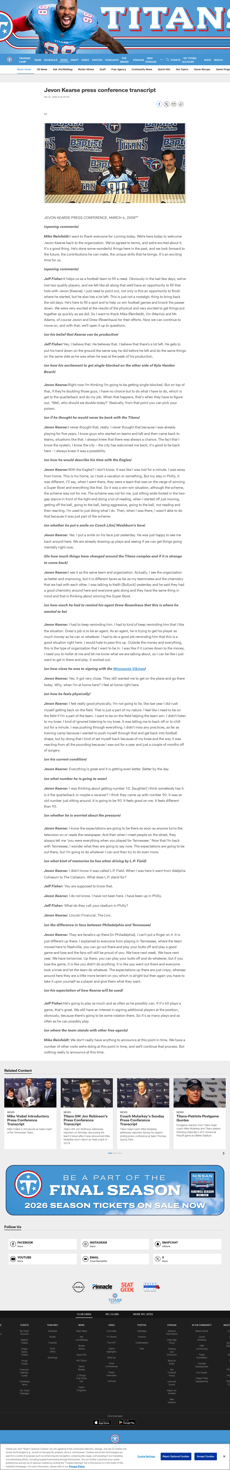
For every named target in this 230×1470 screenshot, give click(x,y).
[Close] (224, 1456)
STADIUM (171, 1325)
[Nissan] (78, 1287)
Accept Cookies (205, 1456)
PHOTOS (141, 1325)
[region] (115, 1457)
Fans (142, 1348)
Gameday (141, 1331)
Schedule (52, 1331)
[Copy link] (181, 104)
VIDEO (111, 1325)
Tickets (24, 1325)
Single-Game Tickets (24, 1351)
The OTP (111, 1342)
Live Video (111, 1331)
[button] (110, 1153)
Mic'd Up (111, 1357)
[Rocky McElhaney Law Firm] (151, 1287)
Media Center (202, 1331)
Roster (52, 1336)
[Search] (167, 59)
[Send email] (174, 106)
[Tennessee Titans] (115, 1439)
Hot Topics (81, 1360)
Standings (53, 1357)
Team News (81, 1331)
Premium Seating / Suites (24, 1372)
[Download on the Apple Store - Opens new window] (102, 1423)
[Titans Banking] (103, 1287)
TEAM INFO (52, 1325)
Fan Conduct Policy (172, 1372)
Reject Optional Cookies (176, 1456)
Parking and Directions (172, 1351)
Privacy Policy (77, 1466)
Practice (142, 1336)
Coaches (52, 1342)
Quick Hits (81, 1354)
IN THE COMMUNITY (202, 1325)
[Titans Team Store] (115, 1299)
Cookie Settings (146, 1456)
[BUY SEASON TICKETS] (115, 1190)
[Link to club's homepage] (9, 59)
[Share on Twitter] (166, 106)
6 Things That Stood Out (81, 1378)
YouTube (111, 1381)
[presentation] (224, 1154)
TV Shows (111, 1336)
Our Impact (201, 1372)
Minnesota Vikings (129, 669)
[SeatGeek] (127, 1287)
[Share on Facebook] (159, 106)
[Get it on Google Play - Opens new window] (127, 1424)
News (81, 1325)
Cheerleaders (142, 1342)
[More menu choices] (161, 59)
